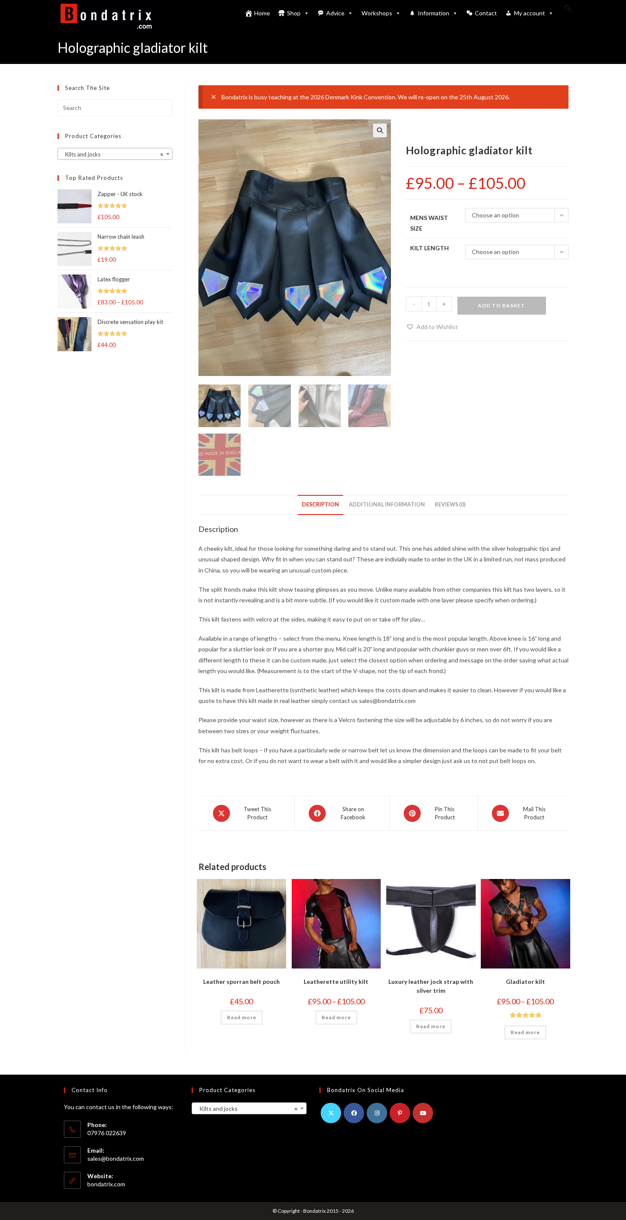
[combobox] (114, 154)
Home (262, 13)
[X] (331, 1113)
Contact (486, 13)
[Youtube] (423, 1113)
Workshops (377, 13)
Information (433, 13)
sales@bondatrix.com (115, 1158)
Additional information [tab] (387, 504)
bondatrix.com (106, 1184)
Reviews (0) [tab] (450, 504)
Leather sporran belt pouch (241, 981)
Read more (241, 1017)
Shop (294, 13)
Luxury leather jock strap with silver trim (430, 986)
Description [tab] (320, 504)
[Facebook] (354, 1113)
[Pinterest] (400, 1113)
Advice (335, 13)
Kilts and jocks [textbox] (112, 154)
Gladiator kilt (525, 981)
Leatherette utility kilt (336, 981)
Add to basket (501, 305)
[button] (380, 130)
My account (529, 13)
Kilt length (429, 248)
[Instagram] (377, 1113)
